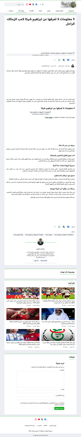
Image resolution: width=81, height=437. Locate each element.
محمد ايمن (61, 66)
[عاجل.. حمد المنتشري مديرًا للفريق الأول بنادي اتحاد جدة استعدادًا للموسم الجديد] (58, 317)
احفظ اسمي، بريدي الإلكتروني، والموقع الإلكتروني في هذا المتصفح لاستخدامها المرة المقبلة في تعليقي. (42, 403)
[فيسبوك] (68, 60)
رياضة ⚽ (64, 305)
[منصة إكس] (63, 60)
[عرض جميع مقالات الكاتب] (73, 66)
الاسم (62, 389)
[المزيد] (55, 60)
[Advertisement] (40, 39)
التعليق (62, 370)
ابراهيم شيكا (48, 117)
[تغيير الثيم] (41, 4)
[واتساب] (59, 60)
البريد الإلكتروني (59, 395)
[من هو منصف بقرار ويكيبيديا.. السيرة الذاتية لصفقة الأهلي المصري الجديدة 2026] (23, 317)
